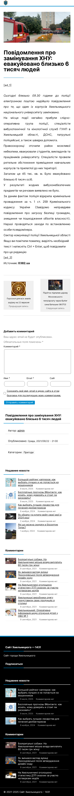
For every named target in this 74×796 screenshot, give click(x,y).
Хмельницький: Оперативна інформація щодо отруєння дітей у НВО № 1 (38, 613)
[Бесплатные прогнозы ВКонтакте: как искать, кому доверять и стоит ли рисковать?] (10, 495)
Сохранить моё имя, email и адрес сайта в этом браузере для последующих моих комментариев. (34, 393)
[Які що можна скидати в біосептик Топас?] (10, 531)
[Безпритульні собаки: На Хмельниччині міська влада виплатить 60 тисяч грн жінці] (10, 561)
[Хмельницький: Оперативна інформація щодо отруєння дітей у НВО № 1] (10, 612)
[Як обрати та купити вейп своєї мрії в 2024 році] (10, 516)
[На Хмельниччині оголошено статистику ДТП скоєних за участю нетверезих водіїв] (10, 586)
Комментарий (12, 346)
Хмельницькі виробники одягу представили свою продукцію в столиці (36, 600)
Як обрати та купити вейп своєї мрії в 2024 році (39, 516)
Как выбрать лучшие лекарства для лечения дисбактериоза (38, 506)
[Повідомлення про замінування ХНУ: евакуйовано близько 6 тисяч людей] (37, 27)
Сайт (52, 378)
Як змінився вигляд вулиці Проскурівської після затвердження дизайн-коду (38, 575)
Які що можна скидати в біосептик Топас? (38, 526)
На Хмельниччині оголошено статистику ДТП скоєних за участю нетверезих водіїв (38, 587)
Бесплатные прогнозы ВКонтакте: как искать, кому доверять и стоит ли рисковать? (40, 495)
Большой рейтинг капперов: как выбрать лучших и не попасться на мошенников (38, 482)
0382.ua (24, 263)
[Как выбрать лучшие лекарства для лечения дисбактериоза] (10, 507)
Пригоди (29, 452)
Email (30, 378)
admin (21, 430)
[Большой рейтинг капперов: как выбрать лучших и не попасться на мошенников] (10, 482)
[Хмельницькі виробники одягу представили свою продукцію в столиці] (10, 599)
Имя (7, 378)
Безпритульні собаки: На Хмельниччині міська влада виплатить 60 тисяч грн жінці (40, 562)
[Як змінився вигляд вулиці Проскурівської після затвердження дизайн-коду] (10, 574)
